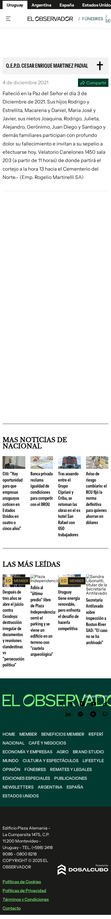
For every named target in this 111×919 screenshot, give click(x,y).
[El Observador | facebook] (71, 704)
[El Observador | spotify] (80, 714)
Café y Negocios (47, 743)
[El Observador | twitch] (105, 714)
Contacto (12, 908)
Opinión (11, 769)
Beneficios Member (62, 734)
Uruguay (15, 5)
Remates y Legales (71, 769)
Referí (96, 734)
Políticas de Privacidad (24, 890)
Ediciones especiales (26, 778)
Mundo (11, 760)
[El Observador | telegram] (93, 714)
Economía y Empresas (27, 751)
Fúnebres (92, 19)
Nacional (14, 743)
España (75, 787)
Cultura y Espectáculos (50, 760)
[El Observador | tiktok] (105, 704)
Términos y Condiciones (26, 899)
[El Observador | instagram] (82, 704)
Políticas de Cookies (22, 881)
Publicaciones (70, 778)
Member (28, 734)
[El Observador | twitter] (61, 704)
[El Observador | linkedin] (68, 714)
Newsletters (18, 787)
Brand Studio (88, 751)
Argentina (41, 5)
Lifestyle (93, 760)
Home (9, 734)
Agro (63, 751)
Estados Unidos (21, 795)
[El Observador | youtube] (93, 704)
